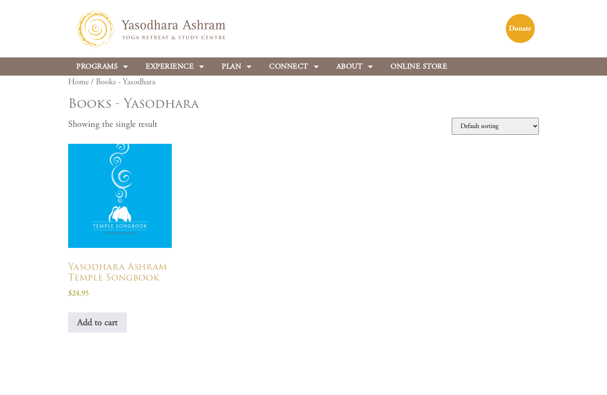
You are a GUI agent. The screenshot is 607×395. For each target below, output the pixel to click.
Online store (419, 66)
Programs (97, 66)
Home (78, 81)
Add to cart (97, 322)
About (350, 66)
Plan (231, 66)
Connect (288, 66)
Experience (170, 66)
